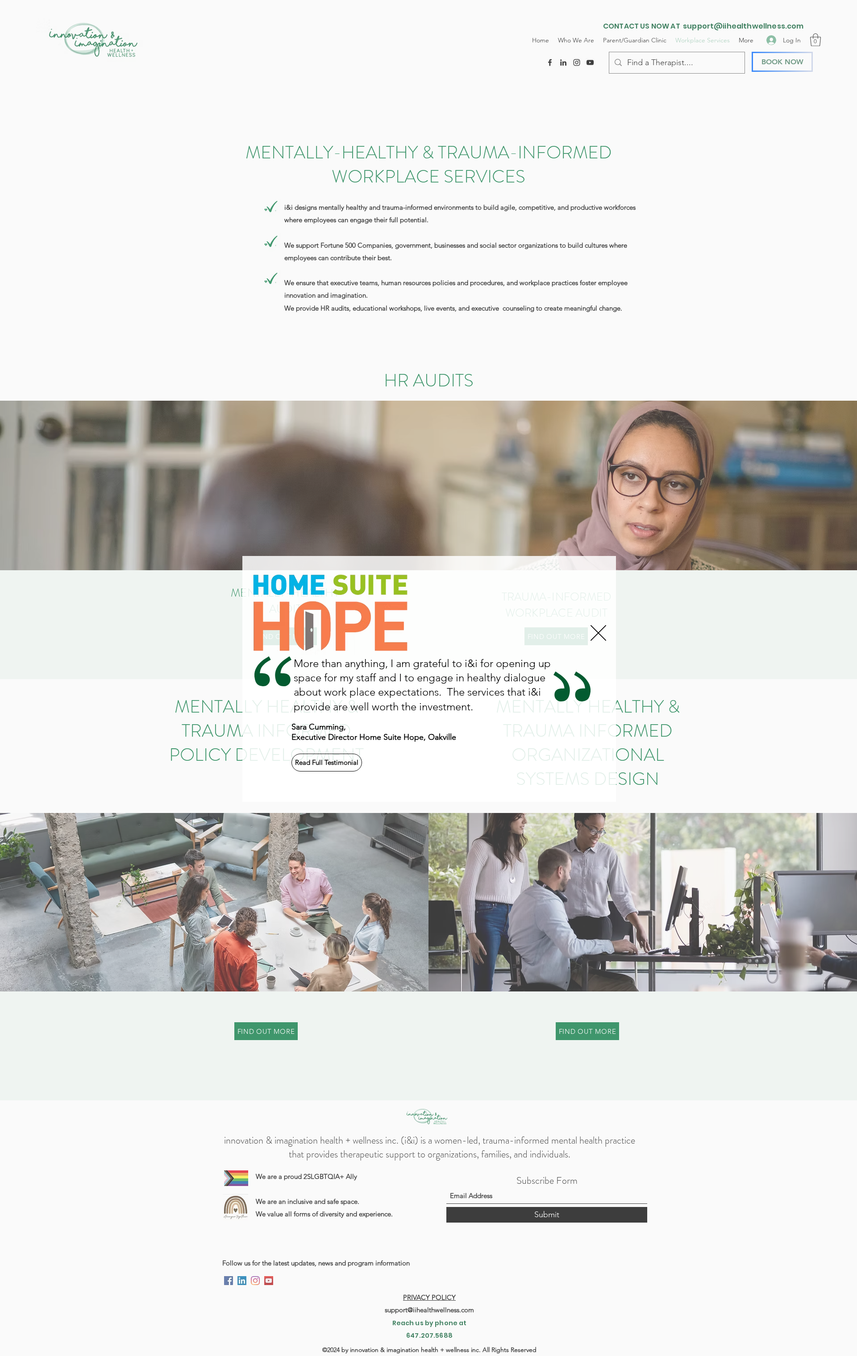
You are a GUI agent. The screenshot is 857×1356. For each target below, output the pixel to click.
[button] (598, 633)
